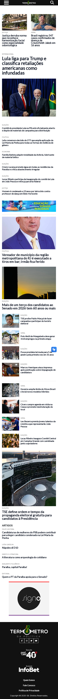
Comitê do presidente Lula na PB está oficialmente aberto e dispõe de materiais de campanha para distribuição (28, 129)
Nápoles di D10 (10, 547)
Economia (6, 152)
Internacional (8, 54)
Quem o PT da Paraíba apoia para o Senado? (24, 576)
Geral (33, 32)
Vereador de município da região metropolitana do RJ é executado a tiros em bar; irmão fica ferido (26, 258)
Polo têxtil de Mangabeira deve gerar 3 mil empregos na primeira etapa (38, 337)
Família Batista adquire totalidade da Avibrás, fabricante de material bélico (28, 155)
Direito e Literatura (10, 554)
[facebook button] (22, 640)
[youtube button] (36, 640)
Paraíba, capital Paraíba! (14, 567)
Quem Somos (29, 680)
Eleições (5, 125)
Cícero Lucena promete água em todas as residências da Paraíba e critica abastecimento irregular (27, 168)
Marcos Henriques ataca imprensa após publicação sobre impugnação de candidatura (38, 370)
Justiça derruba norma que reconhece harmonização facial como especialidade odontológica (14, 40)
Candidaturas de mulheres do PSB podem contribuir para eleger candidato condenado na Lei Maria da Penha (29, 535)
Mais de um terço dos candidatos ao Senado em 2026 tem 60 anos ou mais (29, 306)
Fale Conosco (29, 685)
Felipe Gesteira (8, 529)
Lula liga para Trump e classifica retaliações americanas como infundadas (24, 65)
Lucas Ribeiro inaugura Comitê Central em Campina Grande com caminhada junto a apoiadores (38, 441)
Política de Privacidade (29, 690)
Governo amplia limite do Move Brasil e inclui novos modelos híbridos (38, 390)
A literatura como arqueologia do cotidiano (24, 557)
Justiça (5, 32)
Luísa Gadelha (7, 544)
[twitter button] (31, 640)
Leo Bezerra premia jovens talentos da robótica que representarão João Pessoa (38, 424)
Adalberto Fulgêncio (11, 564)
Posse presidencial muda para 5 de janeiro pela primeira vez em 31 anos (37, 353)
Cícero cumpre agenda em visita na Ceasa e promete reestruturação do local (37, 407)
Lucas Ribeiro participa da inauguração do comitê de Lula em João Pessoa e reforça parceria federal (28, 180)
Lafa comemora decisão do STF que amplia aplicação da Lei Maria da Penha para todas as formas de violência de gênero (27, 142)
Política (5, 137)
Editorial (6, 574)
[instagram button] (26, 640)
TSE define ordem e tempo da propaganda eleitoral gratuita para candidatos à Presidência (27, 515)
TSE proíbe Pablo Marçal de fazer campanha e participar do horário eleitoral (36, 321)
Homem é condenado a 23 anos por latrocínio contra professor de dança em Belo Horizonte (26, 192)
